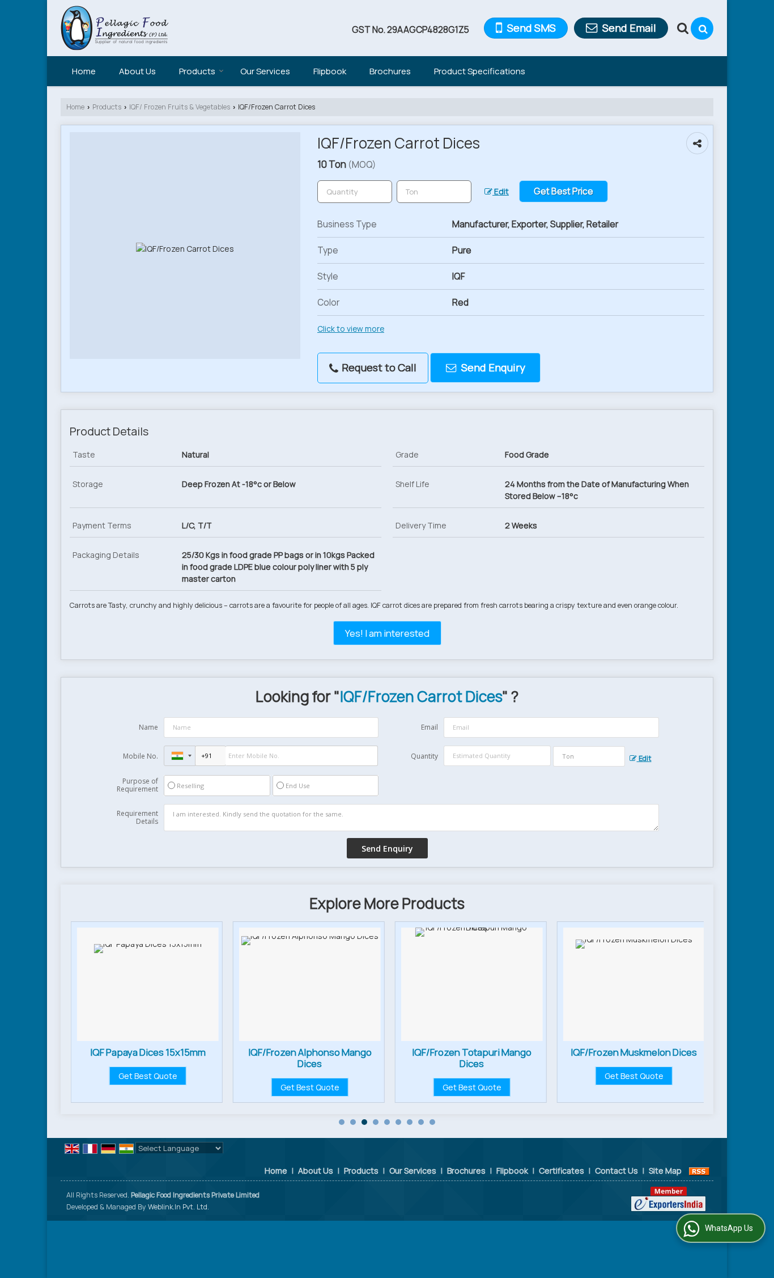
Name (148, 727)
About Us (137, 71)
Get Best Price (563, 191)
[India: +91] (179, 756)
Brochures (390, 71)
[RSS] (699, 1170)
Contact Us (616, 1170)
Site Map (665, 1170)
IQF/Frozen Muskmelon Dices (634, 1052)
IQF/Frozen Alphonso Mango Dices (310, 1058)
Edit (500, 191)
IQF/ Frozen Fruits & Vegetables (179, 107)
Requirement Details (137, 818)
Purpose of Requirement (137, 785)
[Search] (702, 28)
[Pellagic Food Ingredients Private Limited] (114, 28)
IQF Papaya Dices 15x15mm (148, 1052)
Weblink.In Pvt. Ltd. (178, 1207)
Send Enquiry (492, 367)
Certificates (561, 1170)
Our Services (265, 71)
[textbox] (434, 191)
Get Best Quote (147, 1075)
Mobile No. (140, 756)
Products (197, 71)
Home (84, 71)
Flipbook (329, 71)
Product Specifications (479, 71)
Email (429, 727)
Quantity (424, 756)
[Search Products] (681, 28)
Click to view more (350, 328)
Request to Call (377, 367)
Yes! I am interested (387, 633)
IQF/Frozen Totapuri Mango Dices (471, 1058)
